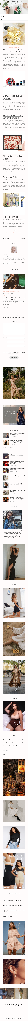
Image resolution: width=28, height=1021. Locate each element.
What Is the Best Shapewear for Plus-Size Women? (17, 434)
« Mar (4, 754)
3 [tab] (14, 312)
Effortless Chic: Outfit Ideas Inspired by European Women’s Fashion (12, 448)
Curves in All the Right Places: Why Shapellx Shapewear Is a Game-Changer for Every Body (17, 498)
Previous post (6, 238)
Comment (14, 321)
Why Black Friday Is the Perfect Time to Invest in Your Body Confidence (17, 462)
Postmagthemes (19, 1018)
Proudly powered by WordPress (8, 1017)
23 (22, 745)
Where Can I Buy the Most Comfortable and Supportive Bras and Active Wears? (16, 441)
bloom (7, 232)
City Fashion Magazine (14, 1)
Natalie (5, 254)
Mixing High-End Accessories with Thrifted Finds (17, 469)
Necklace (19, 232)
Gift (18, 47)
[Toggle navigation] (1, 19)
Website (5, 345)
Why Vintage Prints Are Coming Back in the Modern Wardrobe (14, 295)
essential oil (11, 232)
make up (15, 232)
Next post (23, 238)
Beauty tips (11, 47)
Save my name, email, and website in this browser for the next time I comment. (14, 353)
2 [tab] (13, 312)
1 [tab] (11, 312)
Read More (6, 304)
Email (5, 341)
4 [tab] (16, 312)
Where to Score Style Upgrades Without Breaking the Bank (17, 483)
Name (5, 337)
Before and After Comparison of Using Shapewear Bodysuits (17, 476)
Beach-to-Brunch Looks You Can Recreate (17, 491)
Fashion (15, 47)
